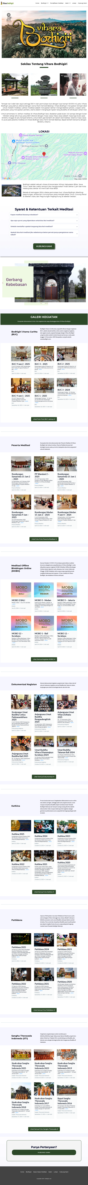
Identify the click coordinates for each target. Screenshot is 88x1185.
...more (15, 369)
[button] (47, 3)
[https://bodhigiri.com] (7, 3)
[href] (44, 156)
